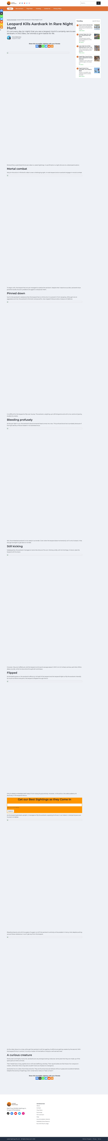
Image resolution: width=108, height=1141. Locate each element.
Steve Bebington (16, 37)
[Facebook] (37, 46)
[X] (40, 46)
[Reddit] (49, 46)
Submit (10, 811)
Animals (13, 19)
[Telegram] (46, 46)
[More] (52, 46)
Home (9, 19)
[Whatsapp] (43, 46)
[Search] (98, 3)
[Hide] (0, 30)
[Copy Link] (1, 24)
